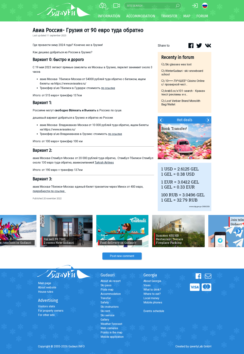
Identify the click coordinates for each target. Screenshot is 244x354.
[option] (184, 141)
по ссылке (108, 88)
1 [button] (188, 158)
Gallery (105, 319)
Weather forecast (111, 324)
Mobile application (112, 336)
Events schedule (153, 311)
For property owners (50, 310)
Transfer (106, 298)
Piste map (107, 289)
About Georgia (152, 281)
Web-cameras (109, 328)
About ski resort (111, 281)
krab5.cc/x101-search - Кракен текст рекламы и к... (183, 92)
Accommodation (111, 294)
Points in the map (111, 332)
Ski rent (105, 311)
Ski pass (106, 285)
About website (47, 287)
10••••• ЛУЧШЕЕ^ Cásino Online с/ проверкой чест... (183, 82)
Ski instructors (110, 306)
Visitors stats (46, 306)
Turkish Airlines (104, 162)
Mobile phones (152, 302)
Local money (151, 298)
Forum (202, 16)
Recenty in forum (177, 57)
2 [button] (191, 158)
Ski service (107, 315)
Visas (147, 285)
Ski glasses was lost (178, 64)
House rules (45, 291)
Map (186, 16)
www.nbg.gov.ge (195, 206)
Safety (105, 302)
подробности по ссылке (49, 191)
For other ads (46, 315)
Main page (44, 283)
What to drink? (152, 289)
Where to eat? (152, 294)
